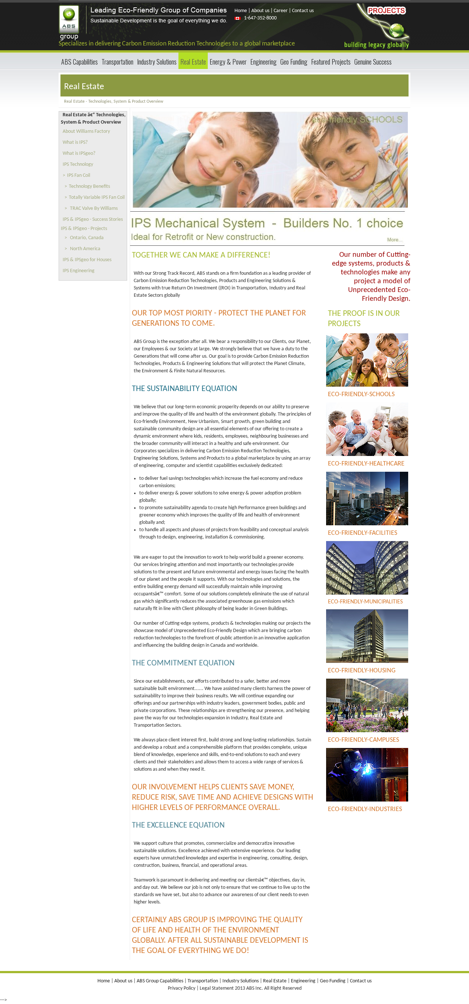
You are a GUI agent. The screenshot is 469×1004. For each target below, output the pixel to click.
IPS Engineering (79, 271)
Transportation (117, 61)
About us (259, 11)
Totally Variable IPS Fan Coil (97, 197)
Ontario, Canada (87, 238)
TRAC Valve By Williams (94, 208)
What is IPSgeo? (79, 153)
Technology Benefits (89, 186)
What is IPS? (75, 142)
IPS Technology (78, 164)
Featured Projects (331, 61)
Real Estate (193, 61)
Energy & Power (228, 61)
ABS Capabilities (79, 61)
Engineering (263, 61)
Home (241, 11)
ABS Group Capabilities (159, 981)
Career (281, 11)
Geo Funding (293, 61)
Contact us (303, 11)
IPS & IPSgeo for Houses (87, 260)
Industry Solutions (157, 61)
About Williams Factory (86, 131)
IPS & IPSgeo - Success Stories (93, 219)
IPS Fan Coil (78, 175)
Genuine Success (373, 61)
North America (85, 249)
